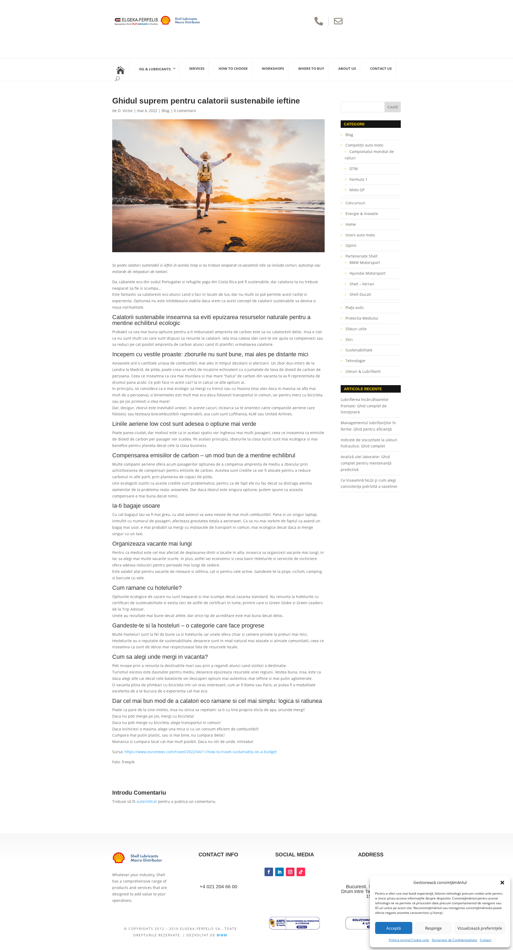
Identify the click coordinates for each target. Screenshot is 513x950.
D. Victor (125, 110)
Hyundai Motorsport (367, 273)
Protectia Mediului (361, 318)
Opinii (350, 245)
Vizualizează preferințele (479, 928)
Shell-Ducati (360, 294)
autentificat (147, 801)
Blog (165, 110)
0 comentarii (185, 110)
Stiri (349, 339)
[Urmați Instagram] (290, 872)
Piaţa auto (354, 307)
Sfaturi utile (356, 328)
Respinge (433, 928)
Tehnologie (355, 360)
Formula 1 (358, 179)
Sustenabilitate (358, 350)
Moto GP (356, 189)
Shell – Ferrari (361, 283)
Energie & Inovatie (361, 213)
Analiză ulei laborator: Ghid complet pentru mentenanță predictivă (366, 463)
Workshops (273, 68)
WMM (222, 935)
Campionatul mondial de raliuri (369, 154)
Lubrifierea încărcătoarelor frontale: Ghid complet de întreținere (364, 406)
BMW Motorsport (364, 262)
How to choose (233, 68)
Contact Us (381, 68)
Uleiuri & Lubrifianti (363, 371)
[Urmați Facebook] (269, 872)
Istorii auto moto (360, 235)
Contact (485, 940)
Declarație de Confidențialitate (454, 940)
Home (350, 224)
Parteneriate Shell (361, 256)
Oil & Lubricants (155, 69)
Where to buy (311, 68)
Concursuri (355, 202)
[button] (502, 882)
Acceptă (393, 928)
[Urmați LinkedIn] (279, 872)
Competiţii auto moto (364, 145)
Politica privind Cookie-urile (409, 940)
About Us (347, 68)
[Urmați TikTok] (301, 872)
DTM (353, 168)
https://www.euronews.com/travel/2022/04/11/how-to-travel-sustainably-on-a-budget (201, 751)
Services (196, 68)
